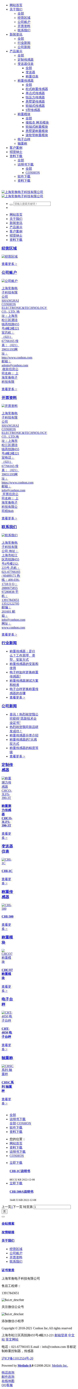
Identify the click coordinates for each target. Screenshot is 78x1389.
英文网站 (12, 1339)
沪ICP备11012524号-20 (17, 1358)
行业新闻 (9, 643)
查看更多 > (9, 264)
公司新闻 (9, 706)
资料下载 (16, 1131)
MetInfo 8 (24, 1365)
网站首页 (16, 5)
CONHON (24, 1123)
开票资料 (9, 398)
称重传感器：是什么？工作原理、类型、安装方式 (22, 655)
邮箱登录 (61, 1335)
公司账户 (9, 272)
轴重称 (7, 1058)
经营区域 (9, 248)
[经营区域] (10, 256)
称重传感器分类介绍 (24, 735)
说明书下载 (18, 1119)
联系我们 (9, 527)
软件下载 (16, 1127)
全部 (21, 13)
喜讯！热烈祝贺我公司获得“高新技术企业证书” (24, 718)
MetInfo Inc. (60, 1365)
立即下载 (16, 1162)
